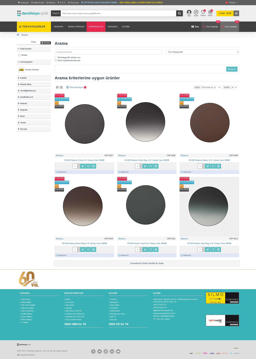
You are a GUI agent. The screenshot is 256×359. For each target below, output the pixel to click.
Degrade (24, 110)
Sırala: (197, 87)
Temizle (47, 43)
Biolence (59, 155)
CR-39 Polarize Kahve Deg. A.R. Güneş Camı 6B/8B (84, 243)
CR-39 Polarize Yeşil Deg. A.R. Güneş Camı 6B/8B (209, 243)
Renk (22, 116)
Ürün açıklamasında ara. (69, 60)
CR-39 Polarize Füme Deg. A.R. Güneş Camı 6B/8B (147, 160)
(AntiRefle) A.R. (26, 97)
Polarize (23, 103)
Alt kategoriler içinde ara (69, 57)
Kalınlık (23, 78)
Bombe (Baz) (25, 84)
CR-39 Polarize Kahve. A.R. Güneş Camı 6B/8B (209, 160)
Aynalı (23, 123)
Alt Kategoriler (26, 62)
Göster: (227, 87)
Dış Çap (23, 129)
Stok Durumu (25, 49)
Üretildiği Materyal (28, 91)
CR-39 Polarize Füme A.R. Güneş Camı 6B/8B (84, 160)
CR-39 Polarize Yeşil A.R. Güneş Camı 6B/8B (147, 243)
